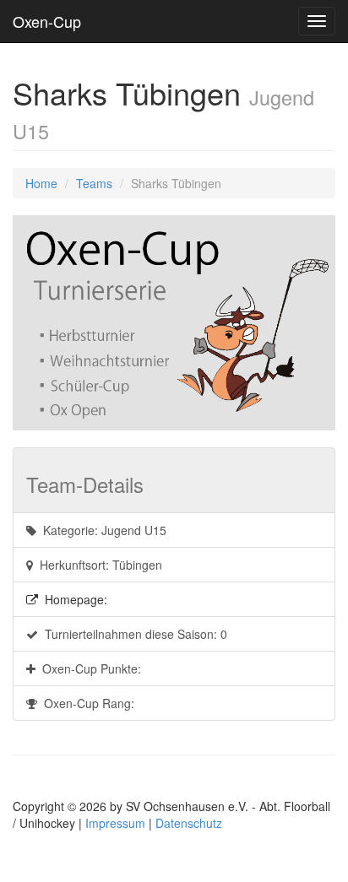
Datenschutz (188, 822)
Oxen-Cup (47, 21)
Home (41, 183)
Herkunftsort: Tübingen (97, 564)
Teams (94, 183)
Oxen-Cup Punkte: (88, 668)
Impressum (115, 822)
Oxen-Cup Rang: (85, 703)
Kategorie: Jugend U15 (101, 530)
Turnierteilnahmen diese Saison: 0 (132, 633)
